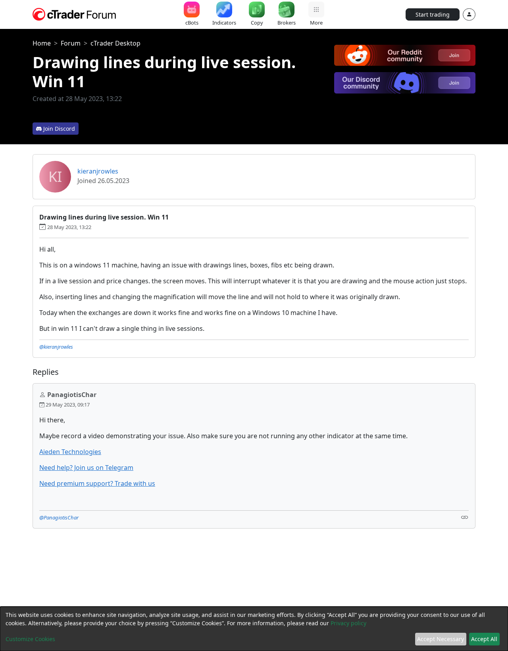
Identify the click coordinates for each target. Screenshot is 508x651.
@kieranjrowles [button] (56, 346)
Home (42, 43)
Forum (71, 43)
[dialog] (254, 629)
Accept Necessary (440, 639)
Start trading (433, 14)
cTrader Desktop (115, 43)
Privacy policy (348, 623)
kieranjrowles (97, 171)
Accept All (484, 639)
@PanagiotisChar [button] (59, 517)
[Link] (465, 517)
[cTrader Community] (75, 13)
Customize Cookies (30, 639)
